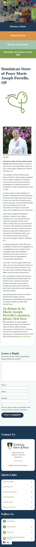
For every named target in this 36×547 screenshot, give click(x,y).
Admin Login (8, 502)
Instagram (11, 527)
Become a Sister (18, 27)
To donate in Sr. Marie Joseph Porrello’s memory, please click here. (16, 313)
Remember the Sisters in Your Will (18, 53)
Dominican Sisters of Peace (16, 538)
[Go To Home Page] (18, 446)
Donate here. (8, 481)
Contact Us (8, 487)
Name (4, 385)
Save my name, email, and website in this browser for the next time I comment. (15, 409)
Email (3, 392)
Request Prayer (18, 36)
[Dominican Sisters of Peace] (7, 3)
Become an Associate (18, 45)
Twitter (10, 532)
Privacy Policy (9, 507)
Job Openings (8, 497)
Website (4, 398)
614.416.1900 (18, 461)
